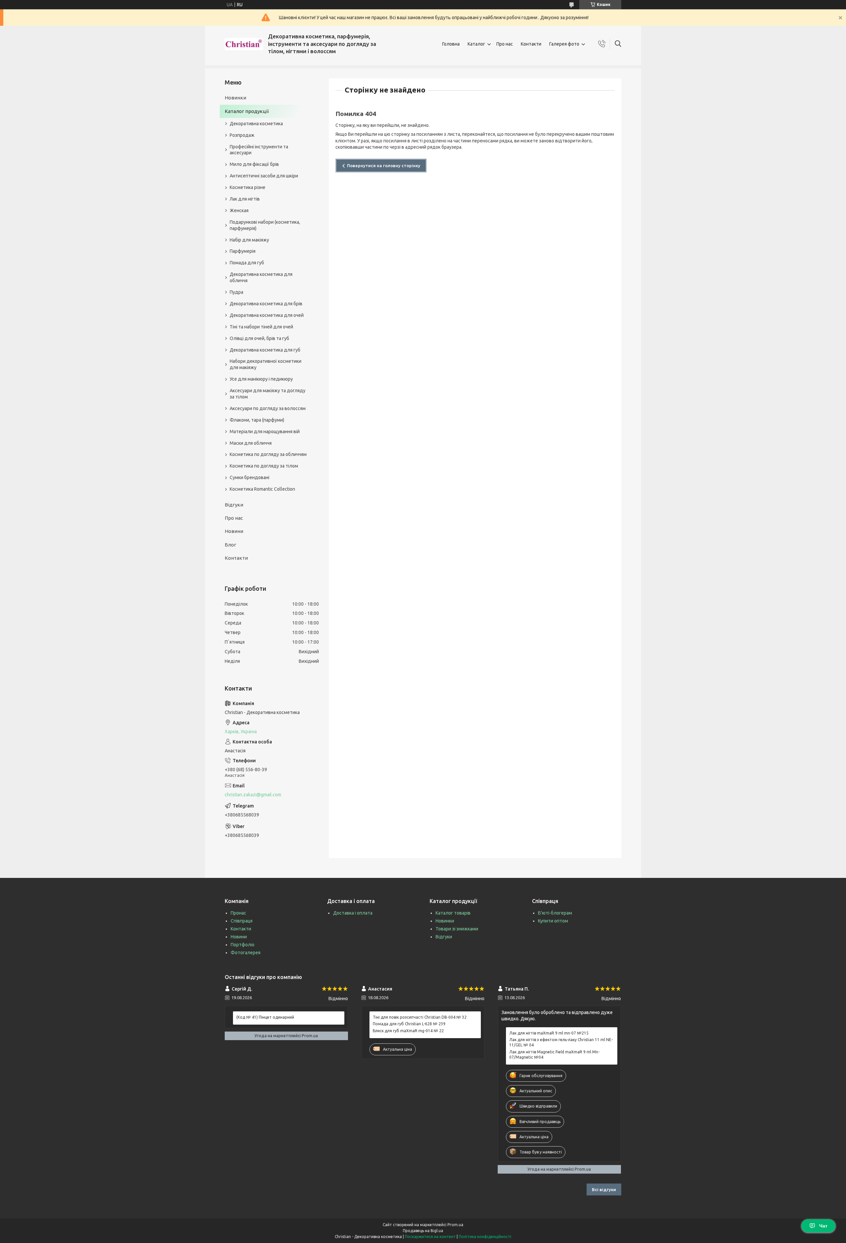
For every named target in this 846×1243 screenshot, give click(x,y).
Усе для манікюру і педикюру (261, 379)
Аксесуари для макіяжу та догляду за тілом (267, 393)
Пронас (238, 913)
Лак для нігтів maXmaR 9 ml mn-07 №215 (549, 1033)
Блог (230, 544)
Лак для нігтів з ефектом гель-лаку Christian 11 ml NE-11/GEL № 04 (561, 1042)
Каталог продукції (247, 111)
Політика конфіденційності (485, 1236)
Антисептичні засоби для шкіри (264, 175)
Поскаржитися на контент (430, 1236)
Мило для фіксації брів (254, 164)
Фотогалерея (245, 952)
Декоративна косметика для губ (265, 350)
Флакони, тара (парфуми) (257, 420)
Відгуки (234, 505)
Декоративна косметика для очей (267, 315)
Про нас (504, 44)
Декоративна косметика (256, 123)
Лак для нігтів (245, 199)
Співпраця (241, 920)
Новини (234, 531)
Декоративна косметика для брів (266, 303)
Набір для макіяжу (249, 240)
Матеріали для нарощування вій (265, 431)
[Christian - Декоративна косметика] (244, 44)
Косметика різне (247, 187)
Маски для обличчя (251, 443)
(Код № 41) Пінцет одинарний (265, 1017)
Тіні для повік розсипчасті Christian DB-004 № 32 (420, 1017)
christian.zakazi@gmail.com (253, 794)
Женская (239, 210)
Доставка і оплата (352, 913)
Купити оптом (553, 920)
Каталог (476, 44)
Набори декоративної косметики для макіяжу (265, 364)
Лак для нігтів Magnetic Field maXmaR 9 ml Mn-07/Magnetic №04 (554, 1054)
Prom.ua (455, 1225)
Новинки (235, 97)
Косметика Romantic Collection (262, 489)
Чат (823, 1225)
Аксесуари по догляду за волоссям (268, 408)
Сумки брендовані (249, 477)
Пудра (236, 292)
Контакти (531, 44)
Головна (451, 44)
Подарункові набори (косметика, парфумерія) (265, 225)
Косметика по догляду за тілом (264, 466)
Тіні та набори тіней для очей (261, 326)
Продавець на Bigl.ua (423, 1230)
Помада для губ (247, 262)
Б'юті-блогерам (555, 913)
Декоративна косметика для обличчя (261, 277)
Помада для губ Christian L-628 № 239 (409, 1024)
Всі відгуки (604, 1189)
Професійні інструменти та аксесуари (259, 150)
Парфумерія (242, 251)
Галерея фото (564, 44)
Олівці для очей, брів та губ (259, 338)
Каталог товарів (453, 913)
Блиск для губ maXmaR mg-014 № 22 (408, 1031)
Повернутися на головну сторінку (383, 165)
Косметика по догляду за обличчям (268, 454)
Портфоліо (242, 944)
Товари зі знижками (457, 928)
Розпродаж (242, 135)
